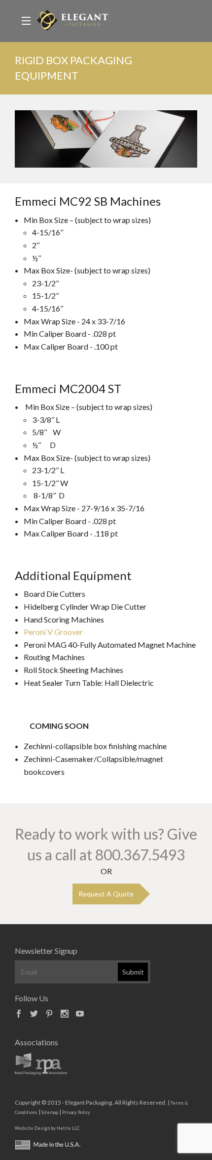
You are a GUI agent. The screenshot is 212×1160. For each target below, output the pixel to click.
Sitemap (49, 1112)
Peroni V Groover (53, 631)
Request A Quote (106, 894)
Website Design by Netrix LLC (47, 1128)
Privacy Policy (76, 1112)
